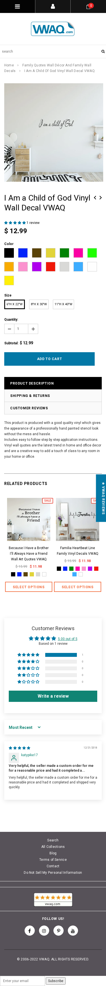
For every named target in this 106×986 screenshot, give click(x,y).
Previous (95, 197)
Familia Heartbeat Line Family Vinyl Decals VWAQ (77, 551)
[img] (19, 748)
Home (9, 65)
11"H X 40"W (63, 304)
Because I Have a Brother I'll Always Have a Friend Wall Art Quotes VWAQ (29, 553)
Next (100, 197)
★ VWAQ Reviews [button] (103, 498)
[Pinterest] (58, 931)
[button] (15, 223)
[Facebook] (30, 931)
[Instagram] (44, 931)
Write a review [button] (53, 696)
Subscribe (55, 981)
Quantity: (11, 320)
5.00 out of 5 (67, 639)
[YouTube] (73, 931)
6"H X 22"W (15, 304)
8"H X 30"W (39, 304)
